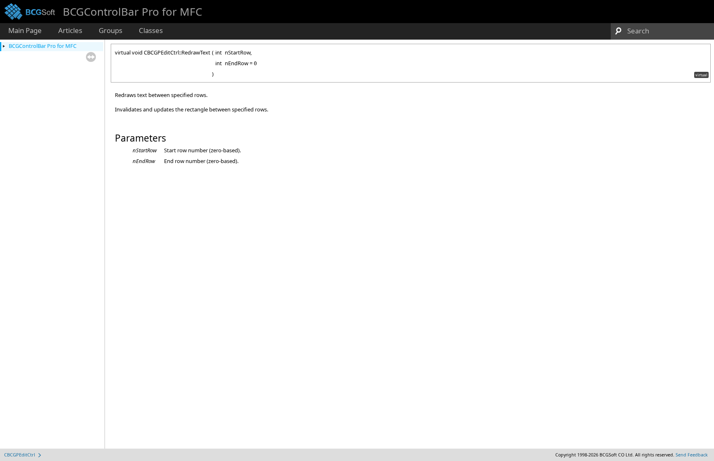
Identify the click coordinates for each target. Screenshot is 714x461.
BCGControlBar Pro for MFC (42, 46)
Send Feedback (692, 455)
